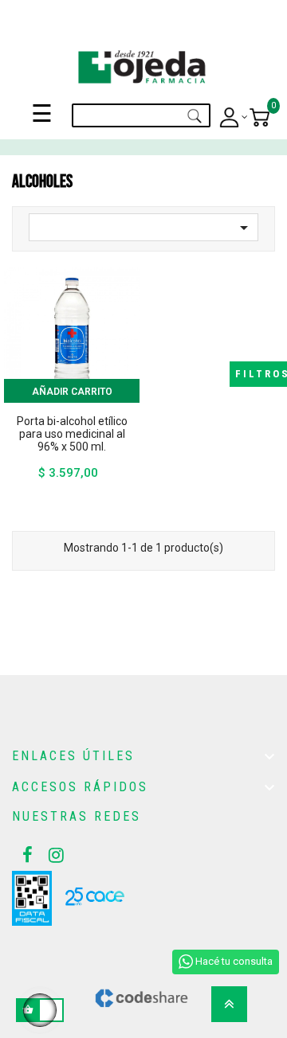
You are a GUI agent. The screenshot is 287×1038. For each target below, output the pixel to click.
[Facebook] (25, 855)
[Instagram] (51, 855)
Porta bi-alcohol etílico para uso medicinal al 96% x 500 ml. (72, 434)
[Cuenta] (233, 117)
